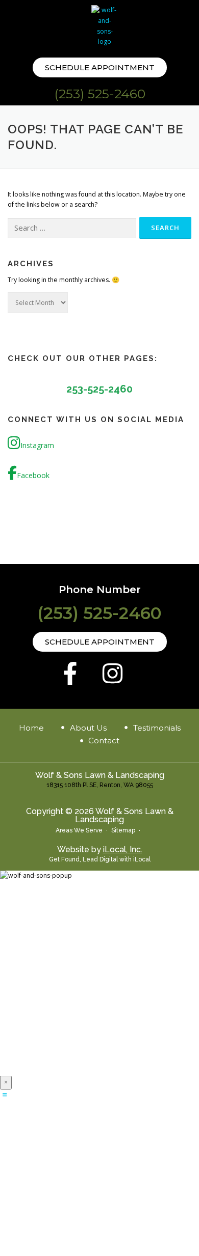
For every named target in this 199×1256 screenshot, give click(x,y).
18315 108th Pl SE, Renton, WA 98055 (99, 785)
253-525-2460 (99, 389)
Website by (99, 849)
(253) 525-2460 (99, 93)
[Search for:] (72, 228)
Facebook (33, 475)
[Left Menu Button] (4, 1094)
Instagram (37, 445)
